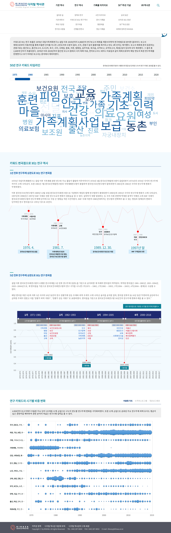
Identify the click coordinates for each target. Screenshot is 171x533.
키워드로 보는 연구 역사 (78, 19)
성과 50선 (124, 15)
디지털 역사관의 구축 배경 (79, 526)
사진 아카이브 (101, 15)
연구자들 (78, 24)
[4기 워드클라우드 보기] (142, 321)
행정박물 (100, 24)
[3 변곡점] (124, 368)
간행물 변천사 (79, 29)
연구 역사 (79, 5)
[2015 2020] (148, 79)
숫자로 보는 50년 (124, 19)
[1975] (22, 79)
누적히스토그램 (141, 401)
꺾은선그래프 (154, 401)
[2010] (132, 79)
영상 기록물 (100, 29)
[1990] (69, 79)
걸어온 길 (60, 15)
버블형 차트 (128, 401)
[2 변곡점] (86, 365)
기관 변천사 (60, 19)
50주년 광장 (124, 24)
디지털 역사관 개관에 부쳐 (55, 526)
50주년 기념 (124, 5)
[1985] (54, 79)
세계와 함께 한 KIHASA (124, 29)
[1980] (38, 79)
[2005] (117, 79)
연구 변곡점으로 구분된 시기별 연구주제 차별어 (141, 306)
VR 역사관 (145, 5)
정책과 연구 (79, 15)
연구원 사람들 (60, 29)
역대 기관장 (60, 24)
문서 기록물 (100, 19)
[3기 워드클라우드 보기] (105, 321)
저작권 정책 (36, 526)
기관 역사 (60, 5)
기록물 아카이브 (100, 5)
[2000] (101, 79)
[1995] (85, 79)
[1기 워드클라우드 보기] (32, 321)
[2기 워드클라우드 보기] (67, 321)
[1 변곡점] (48, 358)
